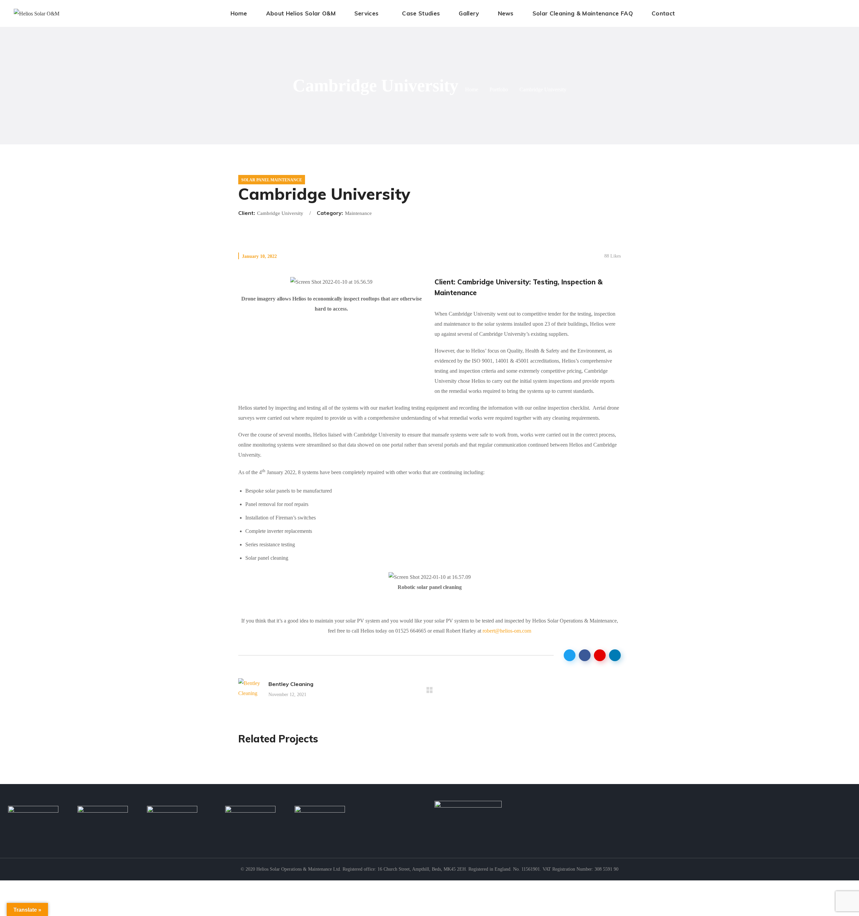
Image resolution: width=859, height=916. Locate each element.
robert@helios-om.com (507, 631)
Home (471, 89)
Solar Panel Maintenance (271, 180)
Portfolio (499, 89)
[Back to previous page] (429, 690)
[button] (846, 13)
